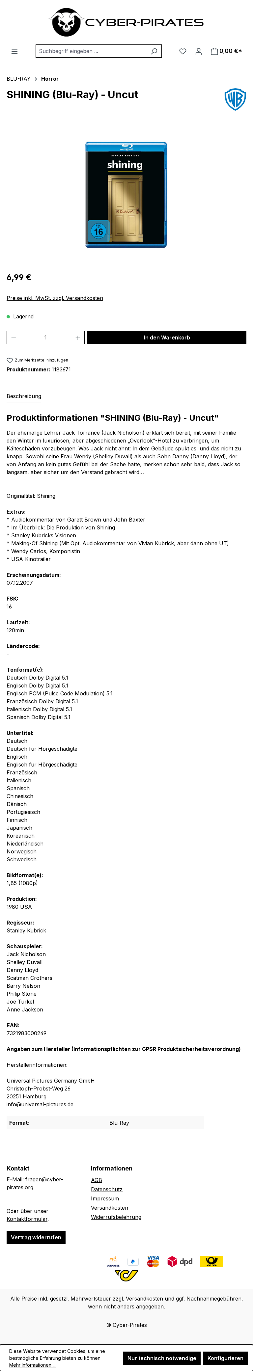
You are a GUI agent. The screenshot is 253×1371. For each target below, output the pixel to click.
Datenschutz (107, 1189)
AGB (96, 1180)
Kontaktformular (27, 1219)
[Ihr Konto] (199, 51)
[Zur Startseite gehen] (126, 22)
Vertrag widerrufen (36, 1237)
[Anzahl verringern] (13, 337)
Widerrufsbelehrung (116, 1217)
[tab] (24, 396)
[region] (126, 195)
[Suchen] (154, 51)
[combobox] (91, 51)
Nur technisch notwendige (161, 1358)
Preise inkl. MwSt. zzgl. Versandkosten (55, 298)
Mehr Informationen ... (32, 1365)
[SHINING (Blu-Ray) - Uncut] (126, 194)
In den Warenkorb (167, 337)
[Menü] (14, 51)
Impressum (105, 1198)
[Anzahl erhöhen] (78, 337)
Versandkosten (109, 1207)
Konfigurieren (225, 1358)
